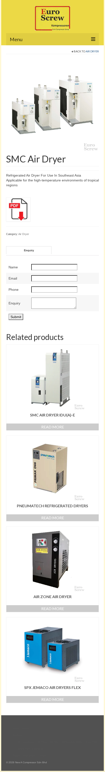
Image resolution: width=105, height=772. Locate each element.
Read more (52, 426)
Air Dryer (92, 51)
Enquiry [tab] (29, 250)
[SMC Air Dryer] (52, 105)
